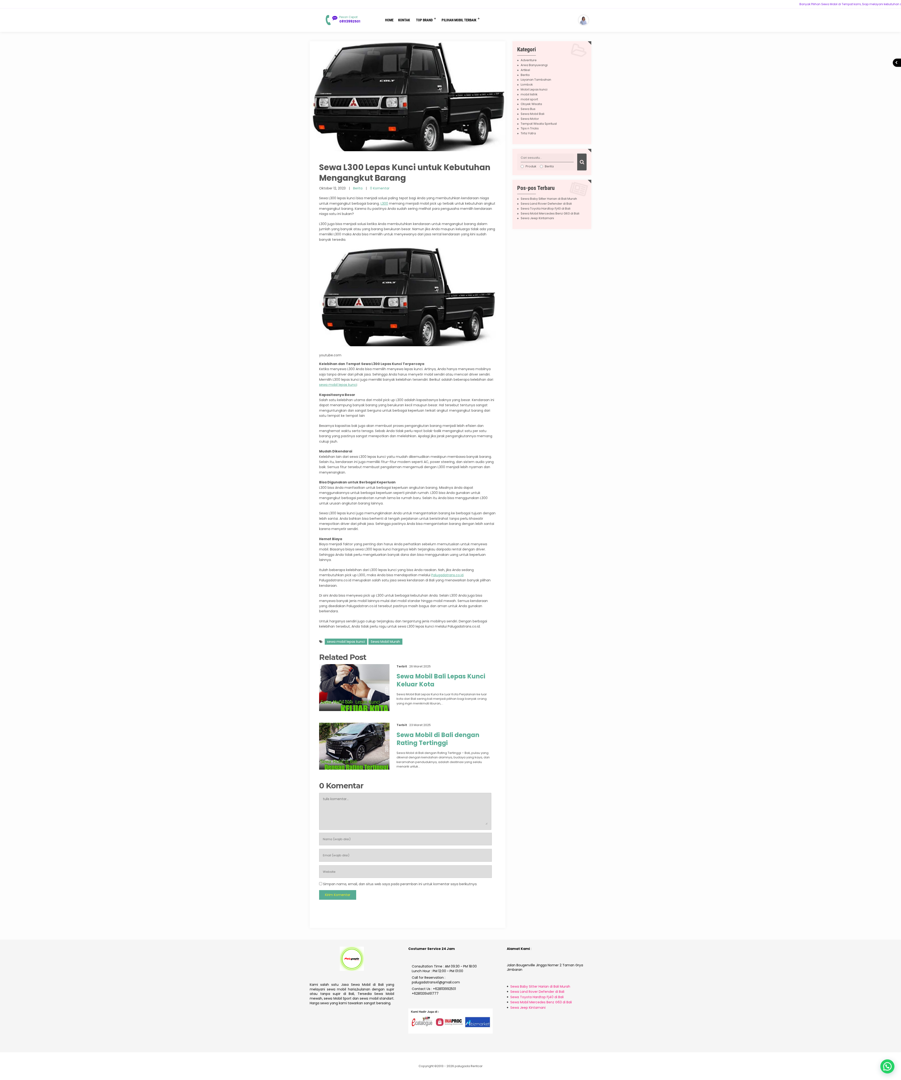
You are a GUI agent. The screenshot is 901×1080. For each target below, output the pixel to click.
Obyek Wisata (531, 104)
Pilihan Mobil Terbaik (459, 20)
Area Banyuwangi (534, 65)
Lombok (527, 84)
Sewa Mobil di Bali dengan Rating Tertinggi (438, 739)
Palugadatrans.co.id (447, 575)
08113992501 (349, 21)
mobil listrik (529, 94)
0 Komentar (379, 188)
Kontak (404, 20)
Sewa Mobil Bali (532, 114)
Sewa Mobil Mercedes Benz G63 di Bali (550, 213)
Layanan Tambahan (536, 79)
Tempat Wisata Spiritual (539, 123)
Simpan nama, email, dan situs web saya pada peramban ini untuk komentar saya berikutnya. (400, 884)
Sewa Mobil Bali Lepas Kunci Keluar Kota (441, 680)
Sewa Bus (528, 109)
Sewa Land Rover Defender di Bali (546, 203)
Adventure (529, 60)
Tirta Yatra (528, 133)
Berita (358, 188)
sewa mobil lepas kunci (338, 384)
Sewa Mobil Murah (385, 641)
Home (389, 20)
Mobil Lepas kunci (534, 89)
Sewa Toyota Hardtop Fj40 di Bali (545, 208)
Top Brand (424, 20)
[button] (887, 1066)
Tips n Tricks (530, 128)
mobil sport (529, 99)
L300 (384, 203)
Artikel (525, 70)
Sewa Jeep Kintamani (537, 218)
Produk (531, 166)
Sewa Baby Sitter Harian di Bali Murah (549, 198)
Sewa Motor (530, 119)
